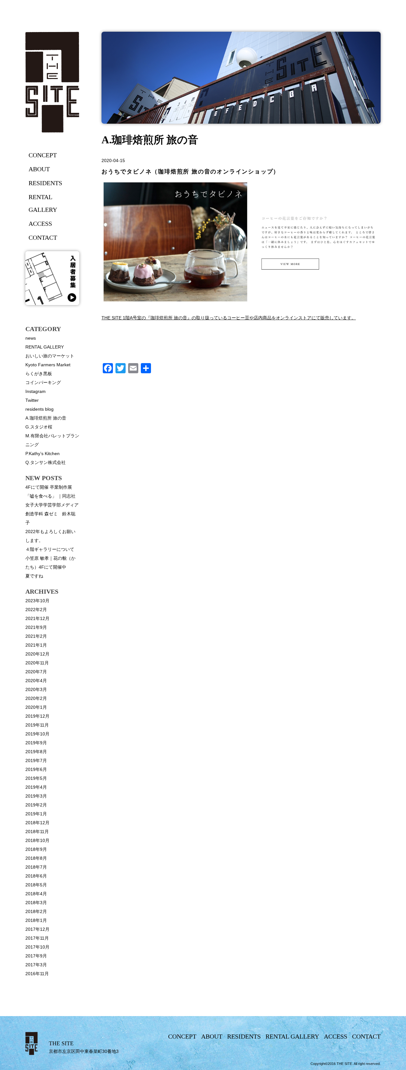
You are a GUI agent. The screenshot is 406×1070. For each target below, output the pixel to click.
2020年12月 (37, 653)
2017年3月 (36, 964)
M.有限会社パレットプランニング (52, 440)
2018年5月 (36, 884)
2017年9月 (36, 955)
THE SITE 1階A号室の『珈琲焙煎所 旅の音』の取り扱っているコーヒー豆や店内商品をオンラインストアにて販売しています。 (229, 317)
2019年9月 (36, 742)
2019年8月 (36, 751)
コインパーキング (43, 382)
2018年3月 (36, 902)
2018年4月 (36, 893)
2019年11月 (37, 724)
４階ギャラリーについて (49, 549)
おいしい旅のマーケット (49, 355)
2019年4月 (36, 787)
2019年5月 (36, 778)
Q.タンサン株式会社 (45, 462)
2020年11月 (37, 662)
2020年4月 (36, 680)
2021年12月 (37, 618)
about (39, 169)
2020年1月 (36, 707)
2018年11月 (37, 831)
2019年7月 (36, 760)
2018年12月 (37, 822)
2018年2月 (36, 911)
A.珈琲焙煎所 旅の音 (45, 418)
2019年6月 (36, 769)
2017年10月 (37, 946)
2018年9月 (36, 849)
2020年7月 (36, 671)
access (40, 223)
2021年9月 (36, 627)
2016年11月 (37, 973)
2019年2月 (36, 804)
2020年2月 (36, 698)
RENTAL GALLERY (44, 346)
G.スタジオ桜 (38, 426)
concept (43, 155)
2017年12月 (37, 929)
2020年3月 (36, 689)
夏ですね (34, 575)
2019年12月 (37, 716)
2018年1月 (36, 920)
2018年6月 (36, 875)
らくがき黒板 (38, 373)
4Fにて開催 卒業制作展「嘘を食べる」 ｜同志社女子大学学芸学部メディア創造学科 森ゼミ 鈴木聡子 (52, 505)
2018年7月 (36, 867)
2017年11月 (37, 938)
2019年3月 (36, 796)
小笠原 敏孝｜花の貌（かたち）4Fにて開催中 (50, 563)
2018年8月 (36, 858)
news (30, 338)
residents (45, 182)
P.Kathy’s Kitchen (42, 453)
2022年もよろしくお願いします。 (50, 536)
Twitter (32, 400)
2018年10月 (37, 840)
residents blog (39, 409)
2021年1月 (36, 645)
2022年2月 (36, 609)
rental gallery (43, 203)
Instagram (35, 391)
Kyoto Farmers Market (47, 364)
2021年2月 (36, 636)
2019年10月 (37, 733)
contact (43, 237)
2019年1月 (36, 813)
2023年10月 (37, 600)
